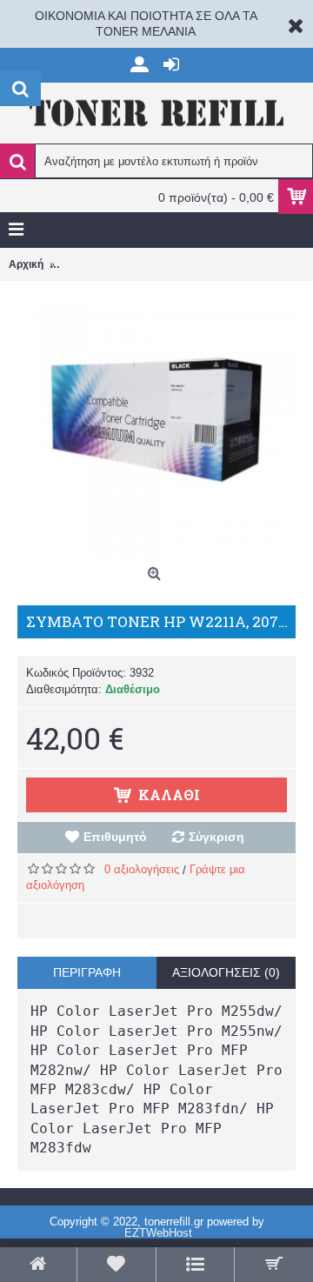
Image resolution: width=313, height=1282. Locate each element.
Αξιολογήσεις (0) (226, 972)
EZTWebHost (158, 1232)
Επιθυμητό (115, 837)
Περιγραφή (87, 972)
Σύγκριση (216, 837)
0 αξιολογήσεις (141, 869)
